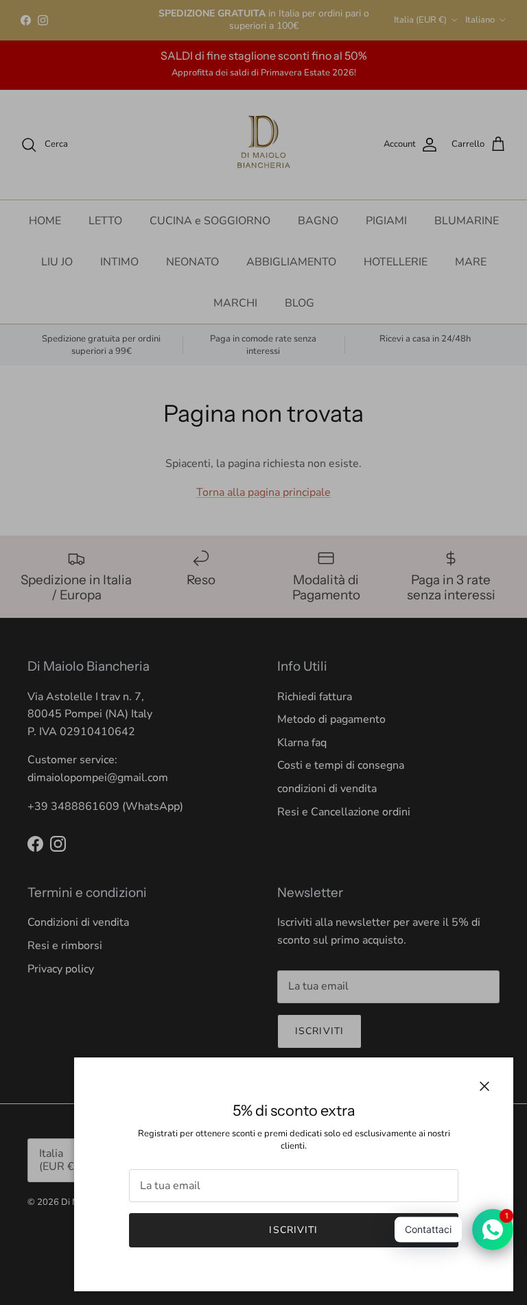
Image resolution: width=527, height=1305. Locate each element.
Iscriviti (293, 1229)
